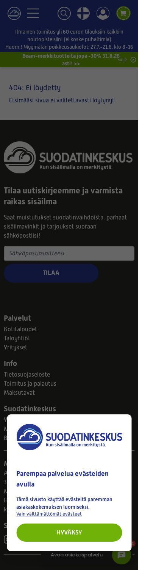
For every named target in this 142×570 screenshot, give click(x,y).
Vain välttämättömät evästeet (49, 514)
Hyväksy (69, 532)
